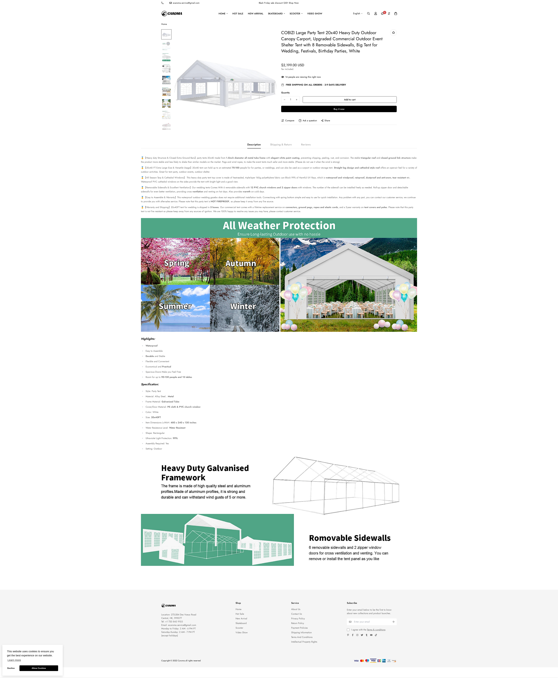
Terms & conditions (376, 629)
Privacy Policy (298, 618)
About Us (295, 609)
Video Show (314, 13)
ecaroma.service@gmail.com (182, 625)
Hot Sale (237, 13)
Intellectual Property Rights (304, 641)
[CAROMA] (171, 13)
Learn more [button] (14, 660)
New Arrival (255, 13)
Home (222, 13)
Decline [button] (11, 668)
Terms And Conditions (301, 637)
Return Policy (297, 623)
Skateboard (275, 13)
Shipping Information (301, 632)
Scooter (295, 13)
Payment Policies (299, 627)
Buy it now (339, 109)
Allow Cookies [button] (39, 668)
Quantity (285, 92)
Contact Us (296, 614)
